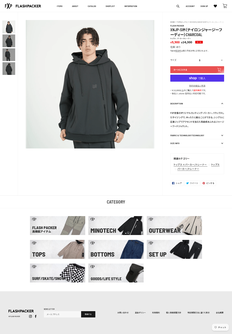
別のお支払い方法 (197, 85)
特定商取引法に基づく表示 (198, 312)
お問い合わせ (123, 312)
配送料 (178, 50)
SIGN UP (204, 6)
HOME (172, 22)
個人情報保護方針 (173, 312)
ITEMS (59, 6)
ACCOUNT (190, 6)
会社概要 (219, 312)
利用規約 (156, 312)
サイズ (173, 60)
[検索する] (178, 6)
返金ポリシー (140, 312)
